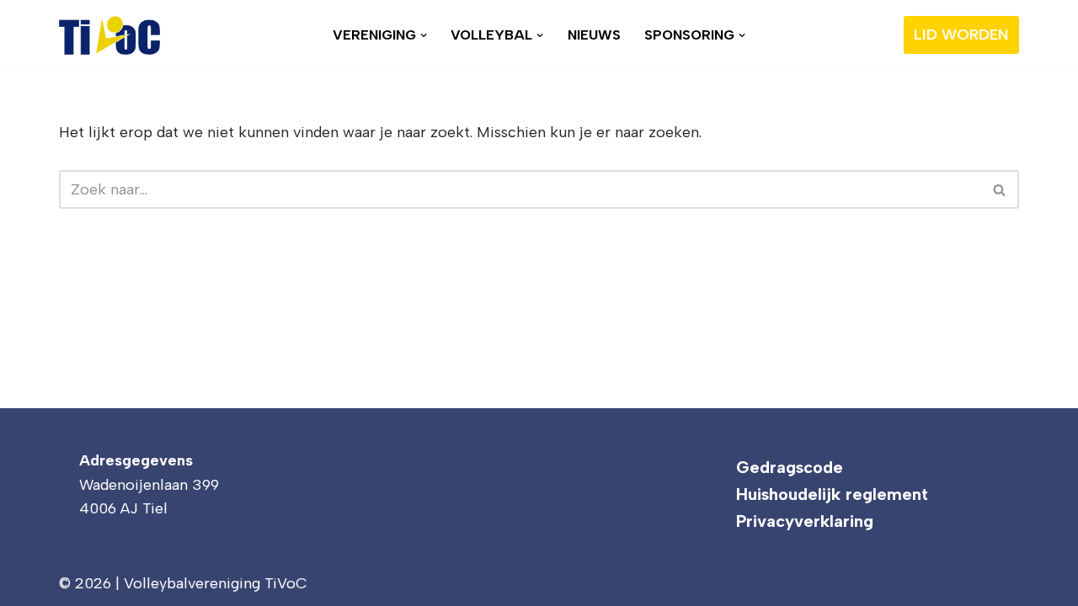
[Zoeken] (1000, 189)
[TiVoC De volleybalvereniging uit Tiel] (109, 35)
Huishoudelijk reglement (832, 494)
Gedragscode (789, 467)
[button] (423, 35)
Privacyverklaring (804, 521)
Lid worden (961, 34)
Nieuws (594, 35)
